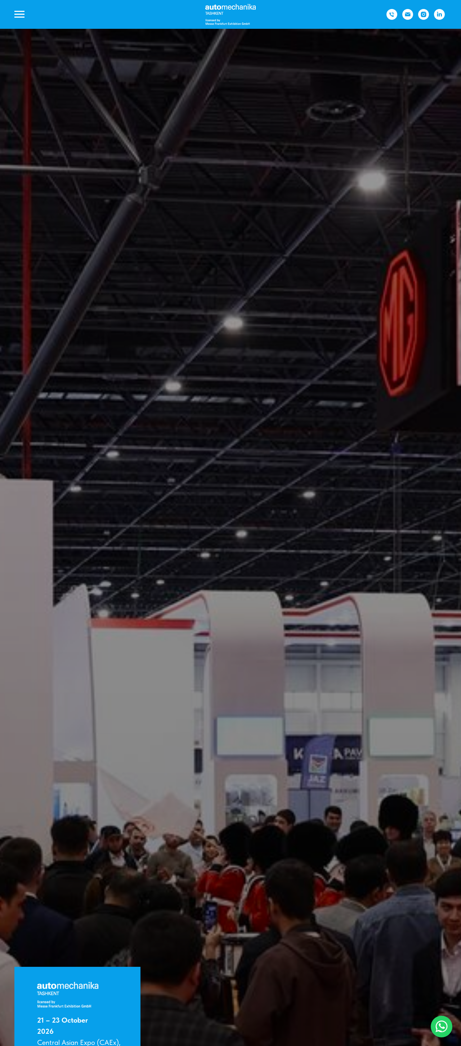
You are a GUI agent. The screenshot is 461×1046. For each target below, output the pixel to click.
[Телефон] (391, 18)
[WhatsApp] (441, 1026)
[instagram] (423, 18)
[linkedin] (439, 18)
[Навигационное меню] (19, 14)
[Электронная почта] (407, 18)
